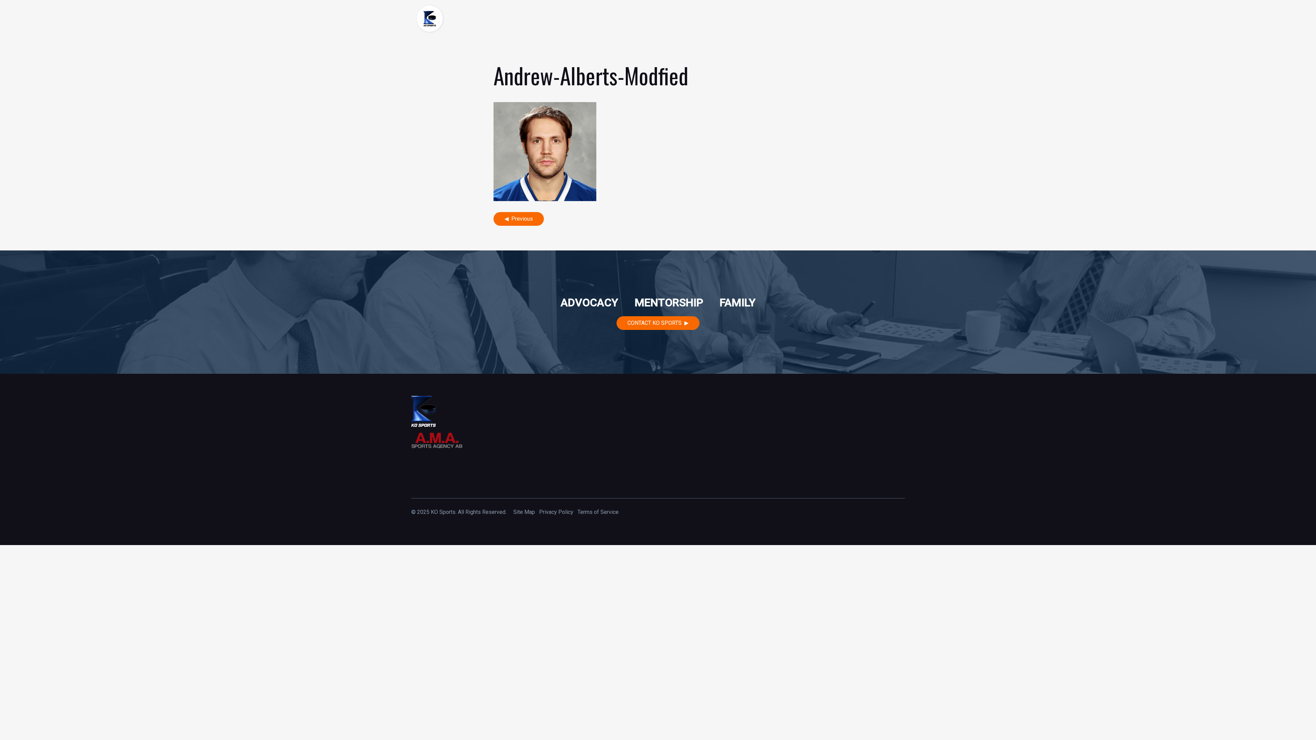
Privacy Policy (556, 512)
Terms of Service (598, 512)
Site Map (524, 512)
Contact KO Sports (654, 323)
